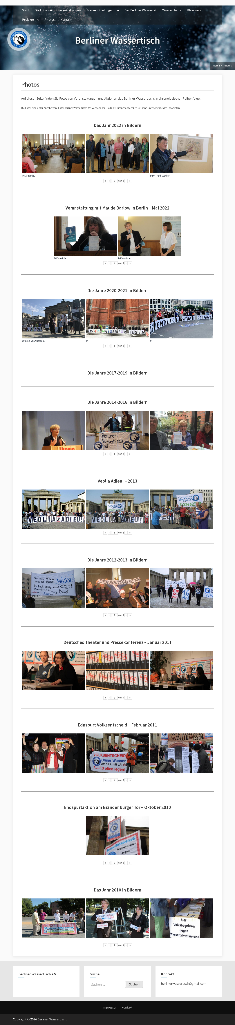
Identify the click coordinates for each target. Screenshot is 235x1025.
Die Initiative (43, 10)
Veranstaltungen (69, 10)
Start (25, 10)
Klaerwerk (194, 10)
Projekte (28, 20)
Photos (50, 20)
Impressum (110, 1007)
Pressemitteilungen (99, 10)
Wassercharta (172, 10)
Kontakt (66, 20)
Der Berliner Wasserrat (140, 10)
